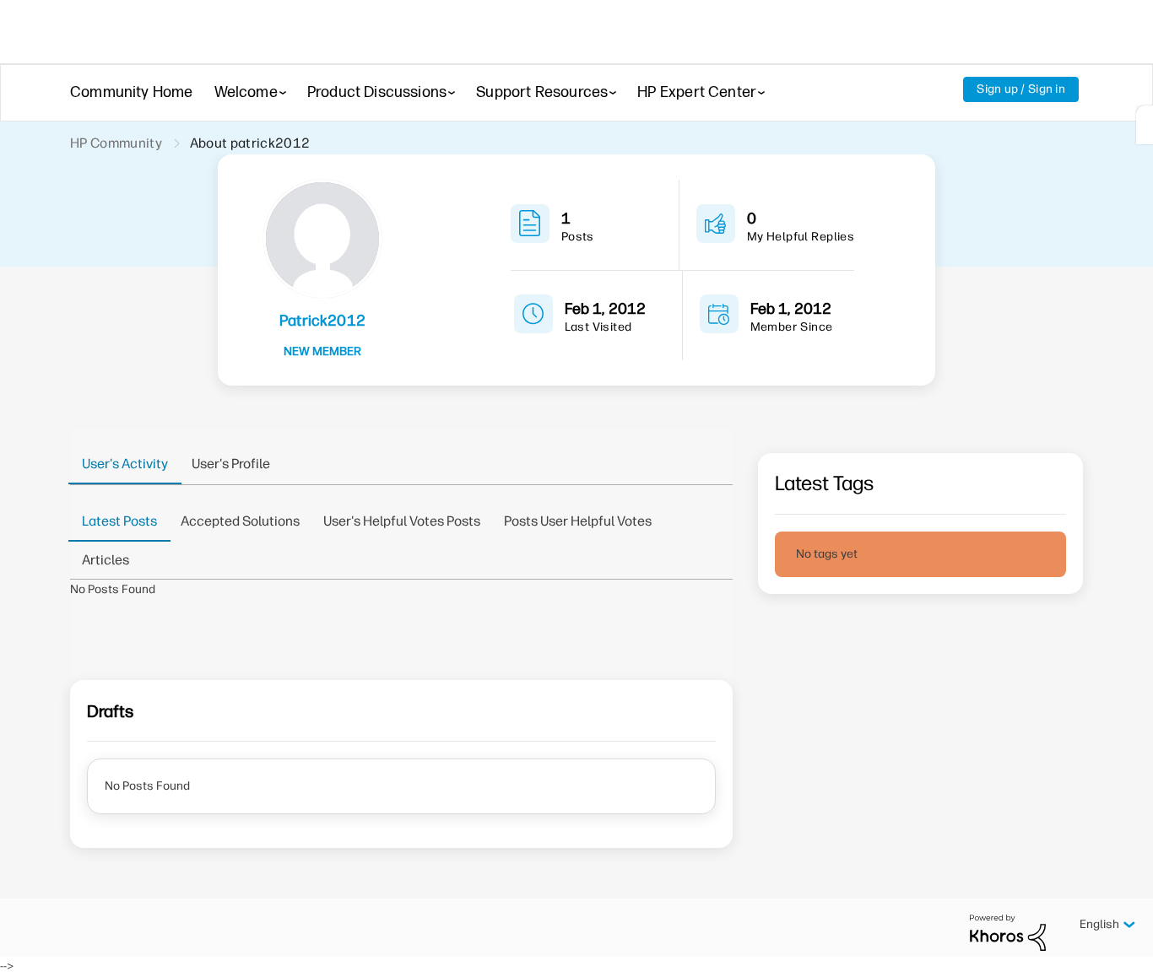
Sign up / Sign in (1021, 89)
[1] (1144, 124)
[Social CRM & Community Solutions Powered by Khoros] (1008, 932)
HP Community (116, 143)
